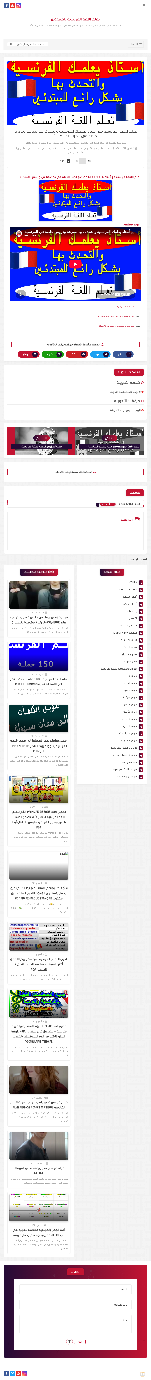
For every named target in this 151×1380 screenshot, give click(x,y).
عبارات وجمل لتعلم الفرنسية (40, 148)
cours (133, 582)
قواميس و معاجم (127, 776)
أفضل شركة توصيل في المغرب (123, 307)
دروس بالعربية (129, 690)
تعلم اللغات (130, 647)
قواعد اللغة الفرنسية (125, 769)
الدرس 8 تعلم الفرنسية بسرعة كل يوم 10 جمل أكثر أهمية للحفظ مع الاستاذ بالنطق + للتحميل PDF (38, 964)
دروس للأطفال (129, 711)
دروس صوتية (130, 697)
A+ (89, 161)
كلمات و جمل (74, 152)
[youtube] (12, 5)
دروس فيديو (84, 148)
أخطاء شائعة (130, 596)
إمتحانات (132, 611)
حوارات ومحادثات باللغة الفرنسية (119, 668)
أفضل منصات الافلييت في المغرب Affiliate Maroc (116, 326)
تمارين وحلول (129, 654)
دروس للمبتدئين (65, 148)
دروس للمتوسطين (127, 726)
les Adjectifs (128, 589)
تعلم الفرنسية (129, 640)
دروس (97, 148)
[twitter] (12, 1373)
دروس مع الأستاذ (127, 733)
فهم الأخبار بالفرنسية (125, 755)
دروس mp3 (131, 676)
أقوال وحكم (130, 604)
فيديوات (18, 148)
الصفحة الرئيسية (138, 559)
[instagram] (18, 5)
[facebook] (6, 5)
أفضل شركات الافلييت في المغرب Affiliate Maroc (116, 316)
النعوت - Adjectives (125, 632)
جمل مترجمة (111, 148)
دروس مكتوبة (129, 740)
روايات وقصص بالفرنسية (124, 747)
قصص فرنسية (129, 762)
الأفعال (133, 618)
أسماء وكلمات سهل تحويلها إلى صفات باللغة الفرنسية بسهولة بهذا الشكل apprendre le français (39, 746)
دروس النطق (130, 683)
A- (76, 161)
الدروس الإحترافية (127, 625)
